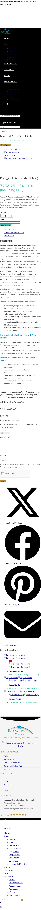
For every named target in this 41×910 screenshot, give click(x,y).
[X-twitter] (25, 815)
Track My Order (16, 883)
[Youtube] (17, 815)
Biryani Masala (14, 685)
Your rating (4, 431)
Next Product (10, 155)
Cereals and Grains (17, 849)
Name (3, 456)
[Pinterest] (23, 815)
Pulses (16, 852)
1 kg (14, 409)
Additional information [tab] (14, 233)
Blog (6, 873)
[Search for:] (17, 123)
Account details (15, 886)
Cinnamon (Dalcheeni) (17, 671)
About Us (8, 870)
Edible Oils (13, 861)
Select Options (5, 145)
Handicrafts (14, 858)
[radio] (4, 216)
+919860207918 (28, 1)
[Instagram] (11, 815)
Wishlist (12, 892)
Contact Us (9, 867)
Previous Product (12, 149)
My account (9, 877)
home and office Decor (19, 864)
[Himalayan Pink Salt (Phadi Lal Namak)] (18, 159)
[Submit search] (22, 900)
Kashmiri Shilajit (15, 699)
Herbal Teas (14, 845)
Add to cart (6, 225)
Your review (5, 437)
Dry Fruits (13, 839)
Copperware (14, 855)
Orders (12, 880)
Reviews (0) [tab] (9, 236)
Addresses (13, 889)
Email (2, 460)
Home (7, 833)
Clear (2, 219)
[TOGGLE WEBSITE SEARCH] (5, 110)
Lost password (15, 895)
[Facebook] (14, 815)
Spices (11, 842)
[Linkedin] (20, 815)
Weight (3, 212)
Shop (6, 836)
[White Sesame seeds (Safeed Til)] (11, 152)
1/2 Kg (9, 409)
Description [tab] (9, 230)
